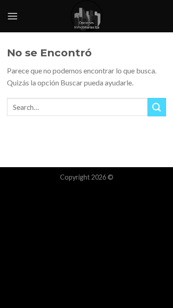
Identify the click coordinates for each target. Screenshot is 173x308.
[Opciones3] (87, 16)
